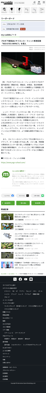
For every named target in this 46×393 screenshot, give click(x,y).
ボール (40, 291)
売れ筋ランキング (21, 306)
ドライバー (7, 291)
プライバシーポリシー (9, 370)
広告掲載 (5, 379)
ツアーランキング (20, 333)
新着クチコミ (6, 312)
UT (17, 291)
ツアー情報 (6, 330)
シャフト (7, 294)
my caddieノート (8, 318)
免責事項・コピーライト (10, 367)
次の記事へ (38, 203)
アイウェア (28, 294)
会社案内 (5, 376)
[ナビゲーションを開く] (44, 3)
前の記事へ (8, 203)
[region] (23, 11)
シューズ (20, 294)
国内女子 (27, 339)
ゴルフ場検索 (6, 327)
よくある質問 (6, 351)
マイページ (6, 353)
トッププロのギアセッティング (32, 345)
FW (13, 291)
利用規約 (5, 373)
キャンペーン (6, 356)
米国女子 (13, 339)
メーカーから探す (8, 300)
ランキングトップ (9, 306)
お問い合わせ (6, 362)
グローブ (6, 297)
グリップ (13, 294)
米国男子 (7, 339)
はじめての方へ (7, 348)
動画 (4, 321)
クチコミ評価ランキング (35, 306)
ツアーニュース (8, 333)
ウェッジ (28, 291)
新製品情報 (6, 315)
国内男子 (20, 339)
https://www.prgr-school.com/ (13, 162)
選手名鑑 (7, 345)
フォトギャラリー (16, 345)
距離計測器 (36, 294)
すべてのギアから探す (9, 285)
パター (35, 291)
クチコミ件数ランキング (11, 309)
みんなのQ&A (6, 324)
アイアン (21, 291)
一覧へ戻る (23, 203)
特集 (4, 359)
